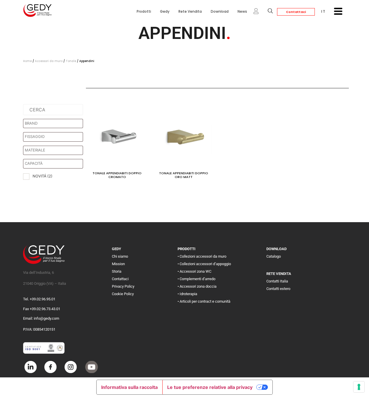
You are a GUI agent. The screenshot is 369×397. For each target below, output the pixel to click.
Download (220, 11)
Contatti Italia (277, 281)
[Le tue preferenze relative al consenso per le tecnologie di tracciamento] (358, 386)
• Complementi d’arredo (196, 279)
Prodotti (144, 11)
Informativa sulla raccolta (129, 387)
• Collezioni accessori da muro (202, 256)
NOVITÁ (42, 176)
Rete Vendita (190, 11)
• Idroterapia (187, 294)
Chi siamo (120, 256)
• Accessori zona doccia (197, 286)
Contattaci (296, 12)
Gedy (165, 11)
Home (27, 61)
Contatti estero (278, 288)
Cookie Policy (123, 294)
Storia (116, 271)
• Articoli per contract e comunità (204, 301)
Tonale (71, 61)
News (242, 11)
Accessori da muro (49, 61)
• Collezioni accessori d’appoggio (204, 264)
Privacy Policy (123, 286)
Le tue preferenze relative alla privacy (210, 387)
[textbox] (54, 123)
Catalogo (273, 256)
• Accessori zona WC (194, 271)
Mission (118, 264)
